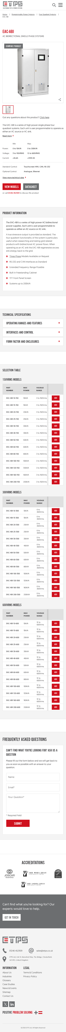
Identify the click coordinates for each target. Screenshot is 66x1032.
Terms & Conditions (32, 972)
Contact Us (8, 996)
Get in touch (11, 918)
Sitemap (6, 992)
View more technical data (13, 177)
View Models (12, 187)
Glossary (7, 980)
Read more (7, 136)
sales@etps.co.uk (44, 950)
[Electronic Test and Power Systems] (12, 5)
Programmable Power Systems (23, 14)
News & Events (9, 988)
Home (5, 14)
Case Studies (9, 984)
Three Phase (15, 256)
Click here (44, 117)
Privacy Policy (30, 976)
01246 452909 (13, 193)
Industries (7, 976)
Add (55, 398)
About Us (7, 972)
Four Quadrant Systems (47, 14)
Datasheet (31, 187)
